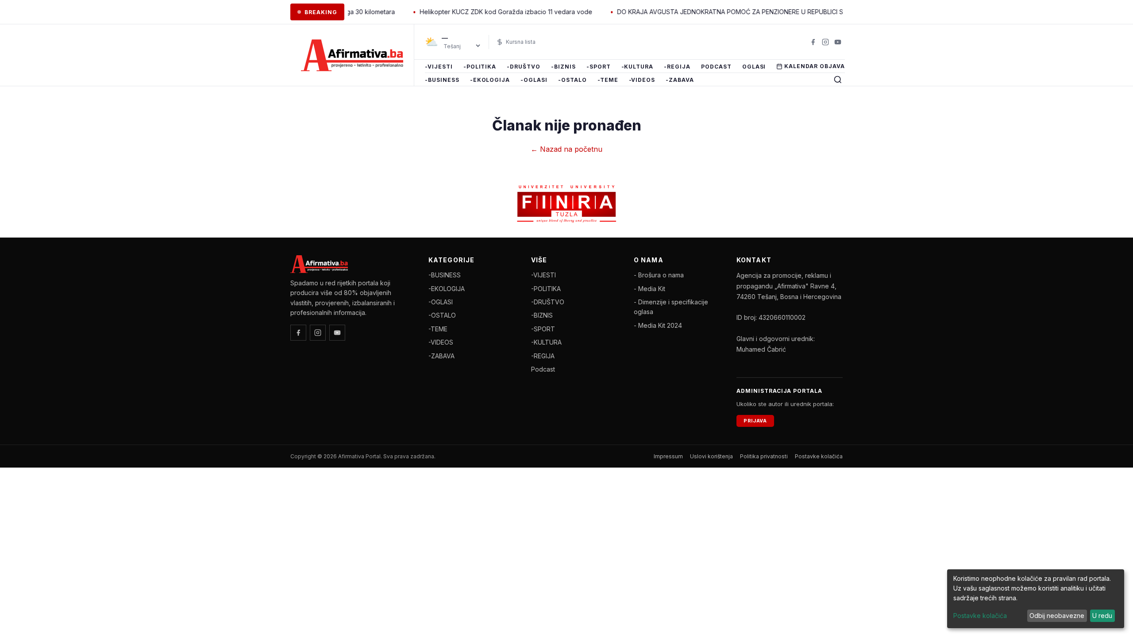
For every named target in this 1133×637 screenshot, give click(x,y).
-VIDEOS (642, 80)
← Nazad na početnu (566, 149)
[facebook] (813, 42)
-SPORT (598, 66)
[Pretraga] (838, 80)
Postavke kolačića (819, 456)
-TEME (607, 80)
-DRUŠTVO (523, 66)
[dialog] (1035, 598)
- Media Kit (649, 288)
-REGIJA (677, 66)
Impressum (668, 456)
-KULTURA (637, 66)
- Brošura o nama (659, 275)
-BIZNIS (563, 66)
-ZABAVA (680, 80)
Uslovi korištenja (711, 456)
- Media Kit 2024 (658, 325)
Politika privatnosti (764, 456)
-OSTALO (572, 80)
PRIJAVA (755, 421)
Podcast (716, 66)
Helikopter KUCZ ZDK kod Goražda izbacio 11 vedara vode (490, 11)
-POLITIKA (480, 66)
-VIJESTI (439, 66)
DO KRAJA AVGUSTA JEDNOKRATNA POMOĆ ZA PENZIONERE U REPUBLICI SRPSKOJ (727, 11)
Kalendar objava (814, 66)
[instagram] (825, 42)
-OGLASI (533, 80)
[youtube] (837, 42)
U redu (1102, 615)
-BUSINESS (442, 80)
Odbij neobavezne (1056, 615)
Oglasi (754, 66)
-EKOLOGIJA (490, 80)
